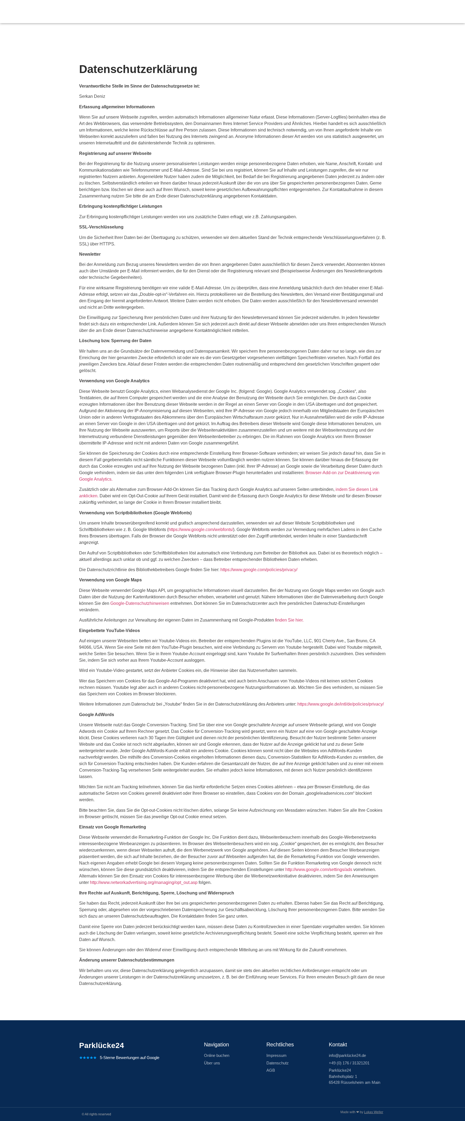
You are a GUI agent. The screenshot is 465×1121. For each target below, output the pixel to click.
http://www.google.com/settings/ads (318, 869)
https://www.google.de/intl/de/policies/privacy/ (340, 704)
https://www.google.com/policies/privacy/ (258, 569)
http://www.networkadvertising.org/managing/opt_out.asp (144, 882)
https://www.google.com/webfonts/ (200, 529)
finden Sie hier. (289, 620)
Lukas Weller (373, 1112)
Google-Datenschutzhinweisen (139, 603)
